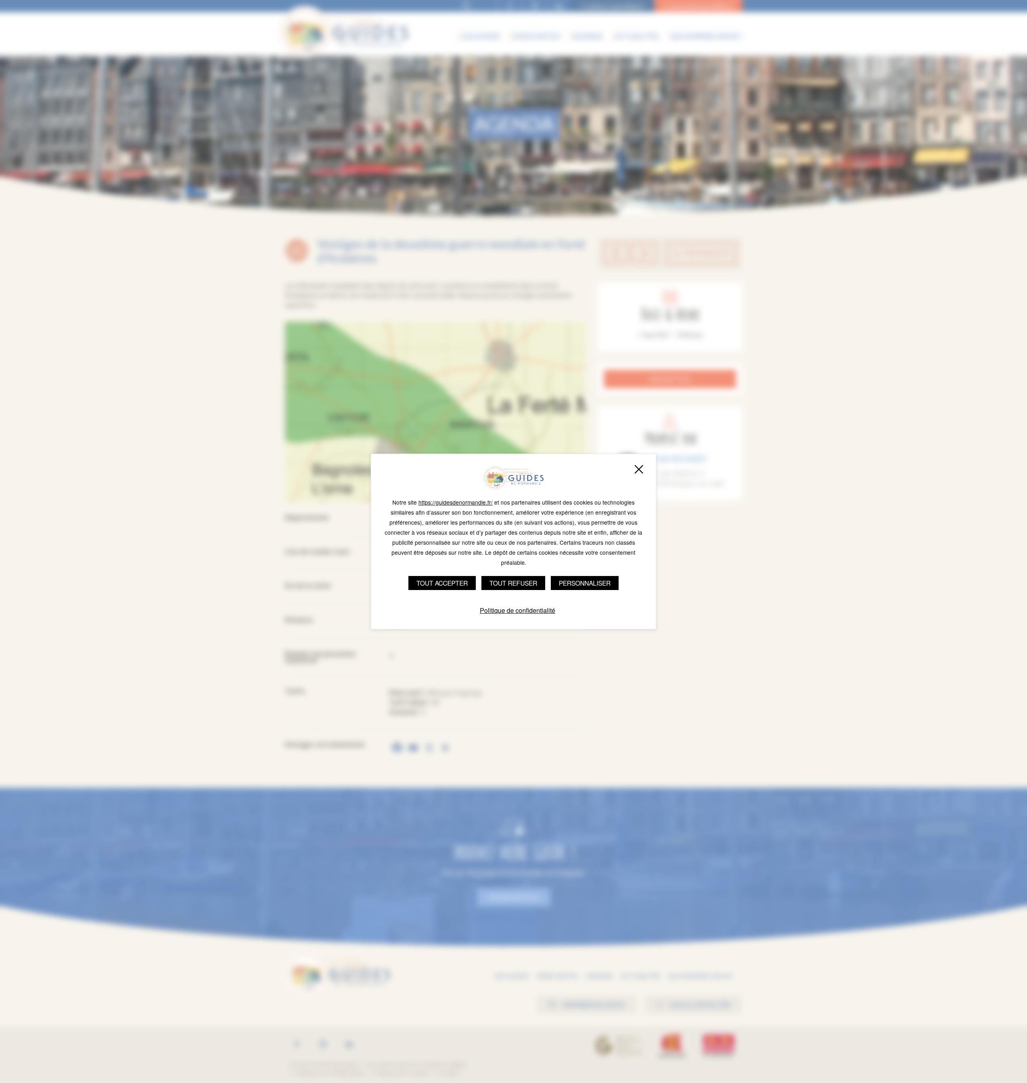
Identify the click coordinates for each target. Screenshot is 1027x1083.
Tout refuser (513, 582)
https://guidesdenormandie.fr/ (455, 502)
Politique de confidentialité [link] (517, 610)
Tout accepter (442, 582)
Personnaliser (585, 582)
